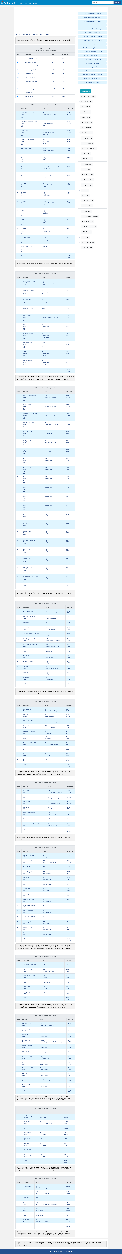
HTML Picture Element (89, 227)
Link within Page (87, 206)
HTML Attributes (86, 133)
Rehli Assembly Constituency (92, 71)
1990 (18, 81)
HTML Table (85, 237)
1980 (18, 89)
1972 (18, 96)
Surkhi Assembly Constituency (92, 63)
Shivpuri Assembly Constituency (92, 17)
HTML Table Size (87, 248)
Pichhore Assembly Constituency (92, 21)
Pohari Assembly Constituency (92, 13)
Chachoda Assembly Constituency (92, 36)
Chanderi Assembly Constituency (92, 48)
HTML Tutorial (33, 3)
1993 (18, 77)
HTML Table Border (88, 242)
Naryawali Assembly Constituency (92, 74)
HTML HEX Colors (87, 180)
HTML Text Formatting (89, 148)
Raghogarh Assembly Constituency (92, 40)
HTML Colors (86, 169)
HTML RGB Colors (87, 174)
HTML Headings (87, 138)
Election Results (22, 3)
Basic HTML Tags (86, 122)
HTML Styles (86, 154)
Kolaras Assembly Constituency (92, 25)
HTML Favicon (86, 232)
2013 (18, 62)
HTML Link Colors (87, 201)
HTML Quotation (87, 164)
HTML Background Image (90, 216)
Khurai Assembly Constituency (92, 59)
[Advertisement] (45, 20)
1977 (18, 92)
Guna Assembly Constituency (92, 32)
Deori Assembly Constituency (92, 67)
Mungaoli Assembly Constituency (92, 51)
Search (117, 3)
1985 (18, 85)
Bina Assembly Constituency (92, 55)
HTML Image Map (87, 221)
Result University (62, 1251)
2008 (18, 66)
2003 (18, 70)
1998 (18, 73)
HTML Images (86, 211)
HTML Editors (85, 107)
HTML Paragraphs (87, 143)
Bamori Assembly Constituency (92, 29)
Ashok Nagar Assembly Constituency (92, 44)
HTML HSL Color (87, 185)
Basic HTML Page (86, 101)
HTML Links (85, 195)
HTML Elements (86, 128)
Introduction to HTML (88, 96)
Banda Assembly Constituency (92, 82)
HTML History (85, 117)
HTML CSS (85, 190)
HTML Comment (87, 159)
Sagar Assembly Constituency (92, 78)
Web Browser (85, 112)
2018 (18, 58)
